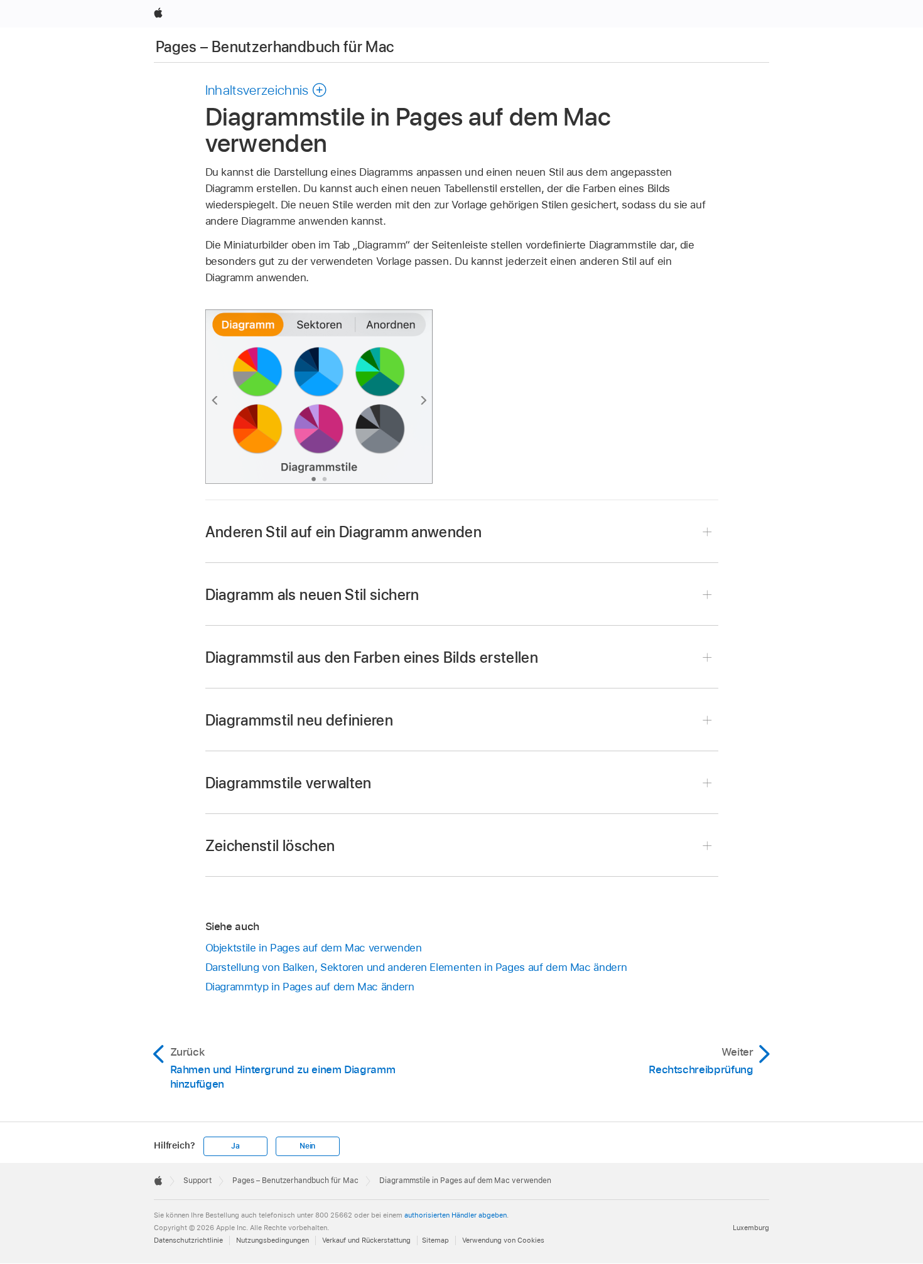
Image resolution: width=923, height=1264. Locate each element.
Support (197, 1180)
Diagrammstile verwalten (288, 783)
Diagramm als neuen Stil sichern (312, 595)
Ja (235, 1146)
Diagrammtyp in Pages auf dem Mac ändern (309, 986)
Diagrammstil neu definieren (299, 720)
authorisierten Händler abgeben (455, 1215)
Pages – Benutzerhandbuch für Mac (275, 47)
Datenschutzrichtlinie (188, 1240)
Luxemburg (751, 1227)
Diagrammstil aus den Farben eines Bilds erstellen (372, 657)
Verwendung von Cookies (503, 1240)
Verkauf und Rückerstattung (366, 1240)
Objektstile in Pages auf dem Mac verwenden (313, 947)
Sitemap (435, 1240)
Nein (307, 1146)
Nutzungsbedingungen (272, 1240)
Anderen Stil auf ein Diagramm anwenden (343, 532)
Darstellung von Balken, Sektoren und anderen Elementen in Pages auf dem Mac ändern (416, 967)
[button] (266, 90)
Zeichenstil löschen (270, 846)
